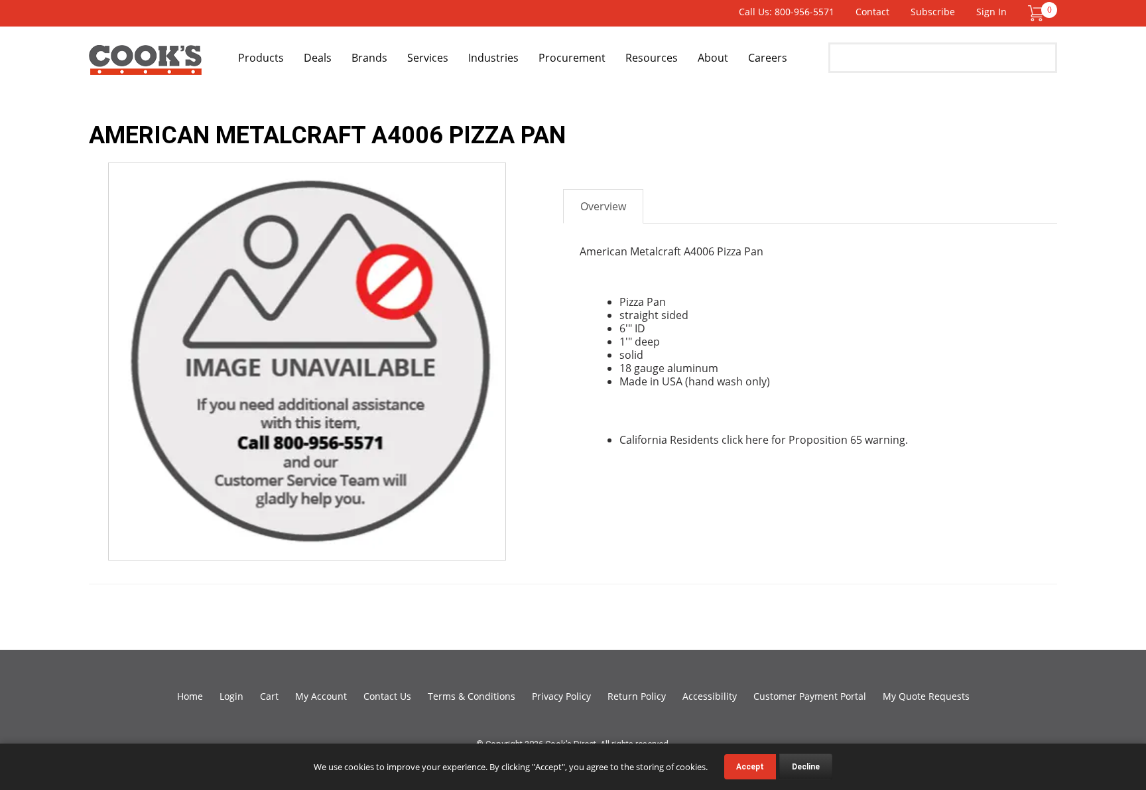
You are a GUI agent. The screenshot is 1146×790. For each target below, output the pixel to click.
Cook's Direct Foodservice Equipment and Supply (145, 65)
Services (427, 57)
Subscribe (933, 11)
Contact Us (387, 696)
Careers (767, 57)
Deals (318, 57)
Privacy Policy (561, 696)
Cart (269, 696)
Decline (806, 766)
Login (231, 696)
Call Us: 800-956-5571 (786, 11)
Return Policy (636, 696)
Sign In (991, 11)
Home (190, 696)
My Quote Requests (926, 696)
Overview (603, 206)
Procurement (572, 57)
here (757, 439)
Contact (872, 11)
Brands (369, 57)
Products (261, 57)
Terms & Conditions (471, 696)
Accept (750, 766)
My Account (321, 696)
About (713, 57)
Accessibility (709, 696)
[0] (1036, 12)
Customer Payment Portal (809, 696)
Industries (493, 57)
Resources (651, 57)
